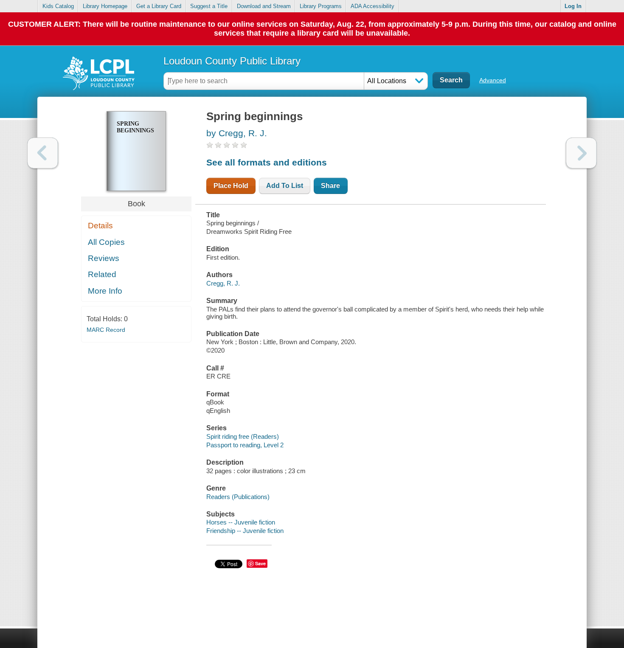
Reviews (103, 258)
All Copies (106, 242)
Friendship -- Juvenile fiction (245, 530)
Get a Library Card (158, 6)
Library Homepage (105, 6)
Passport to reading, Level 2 (245, 445)
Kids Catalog (58, 6)
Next (581, 152)
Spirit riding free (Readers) (242, 436)
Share (330, 185)
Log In (573, 6)
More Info (105, 290)
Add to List (284, 185)
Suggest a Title (209, 6)
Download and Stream (264, 6)
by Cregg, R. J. (236, 133)
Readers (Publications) (238, 496)
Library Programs (321, 6)
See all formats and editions (266, 162)
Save (260, 563)
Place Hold (231, 185)
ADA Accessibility (372, 6)
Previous (42, 152)
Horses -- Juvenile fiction (240, 522)
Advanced (492, 80)
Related (102, 274)
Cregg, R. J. (223, 283)
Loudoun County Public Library (232, 61)
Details (100, 225)
